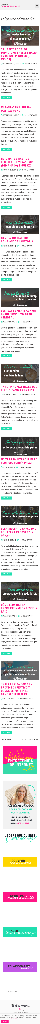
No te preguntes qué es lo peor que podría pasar (19, 461)
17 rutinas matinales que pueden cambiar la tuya (19, 388)
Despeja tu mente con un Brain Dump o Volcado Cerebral (18, 314)
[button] (37, 6)
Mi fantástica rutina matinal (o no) (16, 109)
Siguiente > (33, 740)
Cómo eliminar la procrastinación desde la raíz (19, 608)
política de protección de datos (9, 1019)
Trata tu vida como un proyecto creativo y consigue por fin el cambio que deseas (16, 689)
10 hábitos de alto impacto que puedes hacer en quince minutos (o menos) (19, 54)
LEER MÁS (6, 98)
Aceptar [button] (4, 1021)
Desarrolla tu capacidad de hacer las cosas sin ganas (18, 532)
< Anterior (6, 740)
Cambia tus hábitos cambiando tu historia (17, 239)
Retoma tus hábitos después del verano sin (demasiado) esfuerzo (17, 162)
